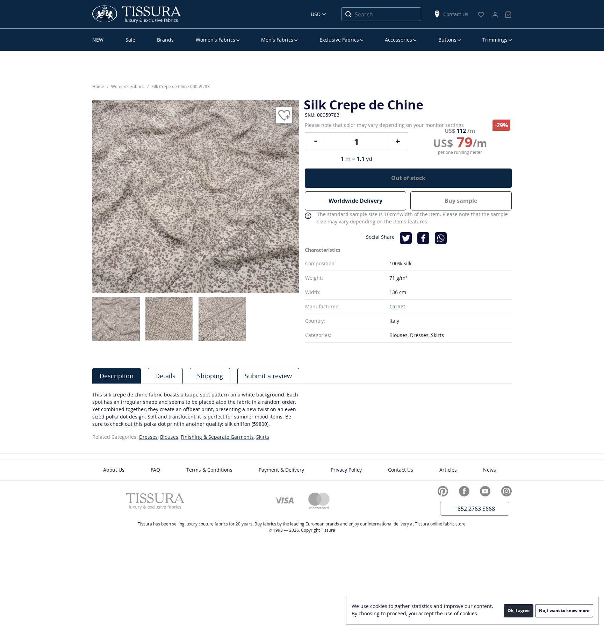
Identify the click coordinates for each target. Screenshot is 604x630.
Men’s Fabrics (277, 39)
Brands (165, 39)
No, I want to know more (564, 611)
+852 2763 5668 (474, 509)
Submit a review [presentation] (268, 376)
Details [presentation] (165, 376)
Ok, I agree (519, 611)
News (489, 469)
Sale (130, 39)
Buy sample (461, 201)
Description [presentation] (117, 376)
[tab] (116, 376)
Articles (448, 469)
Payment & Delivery (281, 469)
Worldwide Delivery (355, 201)
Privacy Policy (346, 469)
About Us (113, 469)
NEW (97, 39)
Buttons (447, 39)
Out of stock (408, 178)
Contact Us (455, 14)
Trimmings (495, 39)
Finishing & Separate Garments (217, 437)
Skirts (262, 437)
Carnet (397, 306)
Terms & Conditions (209, 469)
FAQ (155, 469)
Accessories (398, 39)
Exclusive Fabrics (339, 39)
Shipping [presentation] (210, 376)
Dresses (148, 437)
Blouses (169, 437)
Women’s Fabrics (215, 39)
